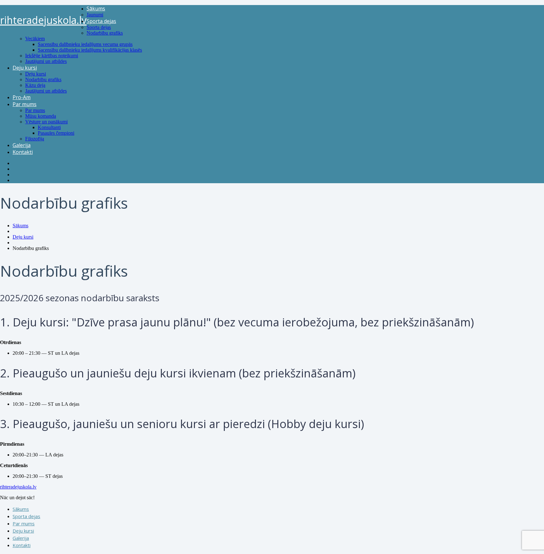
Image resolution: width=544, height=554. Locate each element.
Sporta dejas (101, 21)
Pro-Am (22, 97)
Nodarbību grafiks (105, 33)
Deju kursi (25, 67)
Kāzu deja (35, 85)
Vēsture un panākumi (46, 121)
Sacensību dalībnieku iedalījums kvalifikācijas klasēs (90, 50)
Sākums (96, 8)
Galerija (22, 145)
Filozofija (34, 138)
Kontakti (23, 152)
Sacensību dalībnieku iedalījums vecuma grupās (85, 44)
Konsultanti (49, 127)
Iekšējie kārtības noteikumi (51, 55)
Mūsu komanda (40, 116)
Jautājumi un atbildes (46, 61)
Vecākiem (35, 38)
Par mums (25, 104)
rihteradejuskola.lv (43, 20)
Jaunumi (95, 14)
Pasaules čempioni (56, 133)
